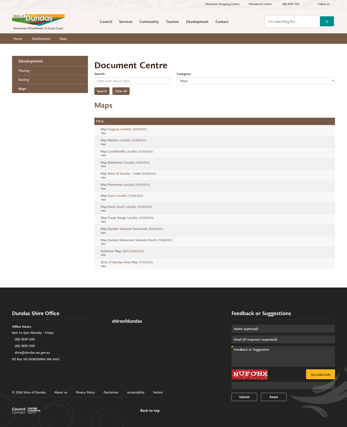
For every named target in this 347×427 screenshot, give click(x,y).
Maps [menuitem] (22, 89)
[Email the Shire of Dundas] (309, 4)
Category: (184, 74)
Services (126, 21)
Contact (222, 21)
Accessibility (136, 392)
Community (149, 21)
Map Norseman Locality (125, 184)
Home (18, 38)
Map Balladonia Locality (125, 162)
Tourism (172, 21)
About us (60, 392)
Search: (99, 74)
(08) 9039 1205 (25, 339)
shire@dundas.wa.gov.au (32, 352)
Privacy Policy (85, 392)
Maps (63, 38)
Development (197, 21)
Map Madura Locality (123, 140)
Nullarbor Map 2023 (122, 251)
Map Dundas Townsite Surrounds (132, 228)
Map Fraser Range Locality (127, 217)
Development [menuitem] (30, 60)
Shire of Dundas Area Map (127, 262)
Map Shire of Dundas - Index (128, 173)
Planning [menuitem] (24, 71)
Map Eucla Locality (122, 195)
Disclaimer (111, 392)
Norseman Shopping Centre (222, 4)
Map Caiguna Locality (124, 129)
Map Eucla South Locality (126, 206)
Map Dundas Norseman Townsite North (136, 240)
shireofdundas (127, 321)
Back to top (150, 410)
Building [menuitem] (23, 80)
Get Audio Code (320, 374)
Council (106, 21)
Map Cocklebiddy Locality (127, 151)
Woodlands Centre (260, 4)
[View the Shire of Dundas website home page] (38, 21)
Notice (158, 392)
